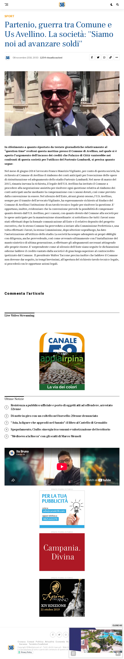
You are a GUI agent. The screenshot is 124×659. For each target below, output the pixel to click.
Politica (39, 642)
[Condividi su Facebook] (92, 57)
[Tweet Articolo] (98, 57)
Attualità (49, 642)
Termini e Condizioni (38, 644)
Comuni (30, 642)
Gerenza (23, 644)
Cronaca (22, 642)
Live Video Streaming (19, 315)
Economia (60, 642)
